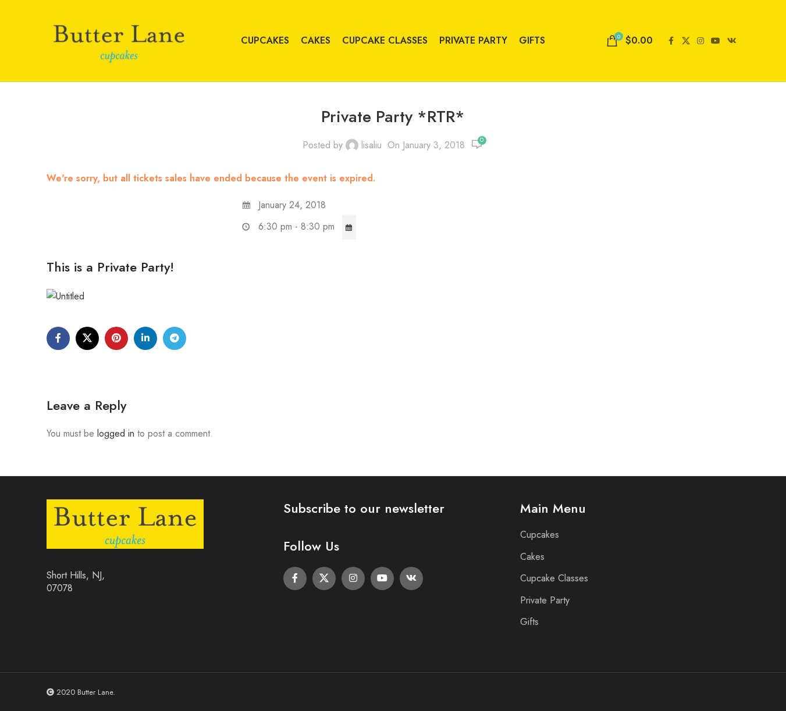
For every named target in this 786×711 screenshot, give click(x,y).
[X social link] (685, 41)
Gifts (529, 621)
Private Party (545, 600)
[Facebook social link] (671, 41)
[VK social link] (732, 41)
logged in (115, 433)
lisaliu (371, 145)
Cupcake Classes (554, 578)
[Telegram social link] (174, 338)
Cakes (532, 556)
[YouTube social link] (715, 41)
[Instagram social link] (700, 41)
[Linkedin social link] (145, 338)
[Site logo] (119, 40)
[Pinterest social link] (116, 338)
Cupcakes (539, 534)
